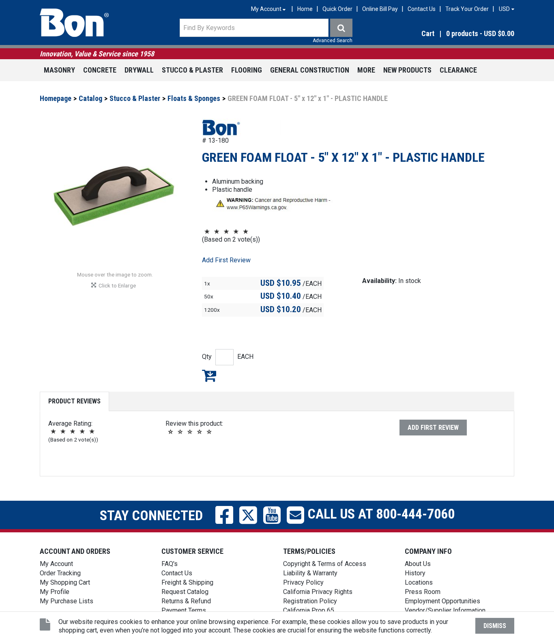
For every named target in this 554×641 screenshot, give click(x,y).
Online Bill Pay (380, 9)
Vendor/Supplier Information (445, 610)
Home (305, 9)
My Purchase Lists (66, 601)
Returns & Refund (186, 601)
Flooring (246, 70)
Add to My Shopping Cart (209, 375)
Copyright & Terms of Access (324, 564)
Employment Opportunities (442, 601)
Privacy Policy (303, 582)
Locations (419, 582)
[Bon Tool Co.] (74, 23)
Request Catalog (184, 592)
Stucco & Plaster (192, 70)
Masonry (59, 70)
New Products (407, 70)
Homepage (55, 98)
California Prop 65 (308, 610)
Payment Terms (183, 610)
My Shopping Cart (65, 582)
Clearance (458, 70)
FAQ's (169, 564)
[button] (443, 34)
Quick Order (337, 9)
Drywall (139, 70)
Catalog (90, 98)
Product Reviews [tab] (74, 401)
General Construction (309, 70)
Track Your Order (467, 9)
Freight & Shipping (187, 582)
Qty (207, 356)
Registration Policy (310, 601)
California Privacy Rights (317, 592)
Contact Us (422, 9)
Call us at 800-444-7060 (379, 514)
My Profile (54, 592)
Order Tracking (60, 573)
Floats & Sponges (193, 98)
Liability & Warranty (310, 573)
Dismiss (494, 626)
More (366, 70)
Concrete (99, 70)
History (415, 573)
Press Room (422, 592)
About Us (418, 564)
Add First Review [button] (226, 260)
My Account (56, 564)
